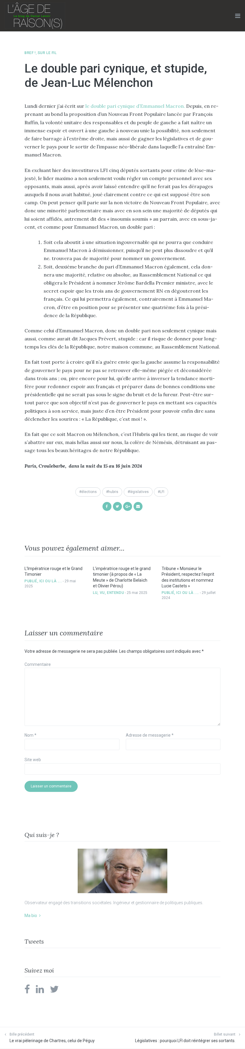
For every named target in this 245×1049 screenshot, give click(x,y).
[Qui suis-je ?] (122, 871)
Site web (32, 759)
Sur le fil (47, 53)
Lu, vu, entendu (108, 593)
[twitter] (54, 991)
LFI (162, 492)
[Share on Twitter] (117, 506)
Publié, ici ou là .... (43, 581)
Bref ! (30, 53)
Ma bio (30, 915)
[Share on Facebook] (106, 506)
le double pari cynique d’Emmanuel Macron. (135, 106)
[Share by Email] (138, 506)
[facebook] (27, 991)
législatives (139, 492)
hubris (113, 492)
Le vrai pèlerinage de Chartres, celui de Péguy (52, 1040)
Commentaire (37, 664)
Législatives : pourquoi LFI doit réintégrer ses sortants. (185, 1040)
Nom (30, 735)
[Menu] (237, 16)
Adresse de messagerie (150, 735)
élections (89, 492)
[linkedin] (40, 991)
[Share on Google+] (127, 506)
